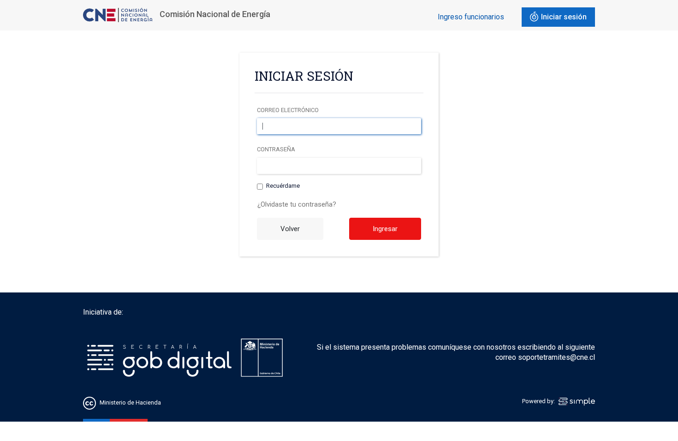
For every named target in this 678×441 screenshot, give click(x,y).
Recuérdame (283, 185)
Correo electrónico (288, 110)
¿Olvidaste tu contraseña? (296, 204)
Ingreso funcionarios (471, 16)
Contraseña (276, 149)
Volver (290, 229)
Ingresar (385, 229)
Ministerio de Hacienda (130, 402)
